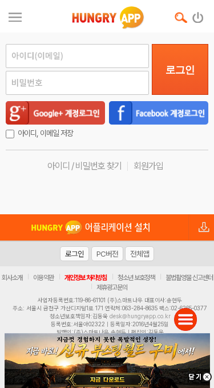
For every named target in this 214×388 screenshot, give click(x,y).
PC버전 (107, 253)
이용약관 (43, 278)
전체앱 (139, 253)
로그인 (180, 69)
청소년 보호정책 (136, 278)
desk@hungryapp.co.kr (140, 316)
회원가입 (148, 166)
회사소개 (12, 278)
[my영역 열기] (15, 15)
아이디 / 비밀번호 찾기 (84, 166)
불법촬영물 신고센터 (189, 278)
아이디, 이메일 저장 (45, 133)
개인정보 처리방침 (85, 278)
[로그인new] (198, 15)
